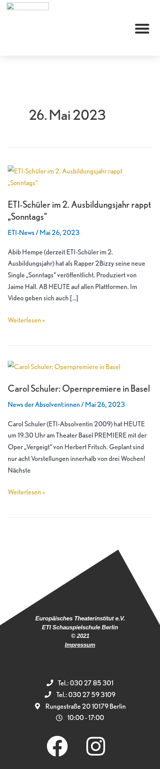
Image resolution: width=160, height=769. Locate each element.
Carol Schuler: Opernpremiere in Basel (79, 388)
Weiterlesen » (26, 319)
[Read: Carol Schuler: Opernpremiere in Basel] (64, 365)
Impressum (80, 644)
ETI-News (21, 232)
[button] (142, 28)
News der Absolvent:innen (44, 404)
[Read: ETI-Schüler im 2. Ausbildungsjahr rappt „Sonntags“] (80, 176)
